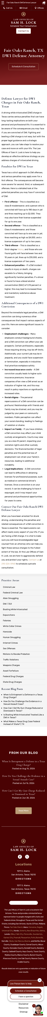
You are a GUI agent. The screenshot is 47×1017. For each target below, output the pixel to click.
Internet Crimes (10, 643)
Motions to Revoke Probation (16, 654)
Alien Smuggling (11, 598)
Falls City (19, 934)
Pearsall (17, 938)
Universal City (7, 931)
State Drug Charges (12, 682)
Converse (32, 927)
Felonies (7, 620)
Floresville (28, 934)
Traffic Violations (11, 659)
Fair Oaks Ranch (16, 927)
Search (14, 903)
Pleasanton (25, 938)
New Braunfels (33, 931)
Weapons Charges (11, 665)
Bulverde (39, 938)
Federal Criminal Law (13, 592)
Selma (42, 931)
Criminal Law (9, 587)
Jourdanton (37, 934)
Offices (40, 8)
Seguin (39, 927)
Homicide (7, 632)
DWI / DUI (7, 604)
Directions (23, 879)
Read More (23, 810)
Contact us (34, 560)
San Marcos (19, 941)
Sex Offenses (9, 648)
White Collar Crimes (12, 626)
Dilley (13, 934)
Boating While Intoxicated (15, 609)
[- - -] (3, 2)
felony (20, 249)
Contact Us (23, 31)
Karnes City (8, 938)
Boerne (27, 941)
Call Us (9, 8)
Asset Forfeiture (11, 671)
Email (24, 8)
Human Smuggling (12, 637)
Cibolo (11, 941)
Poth (33, 938)
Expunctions (9, 615)
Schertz (23, 931)
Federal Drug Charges (13, 676)
